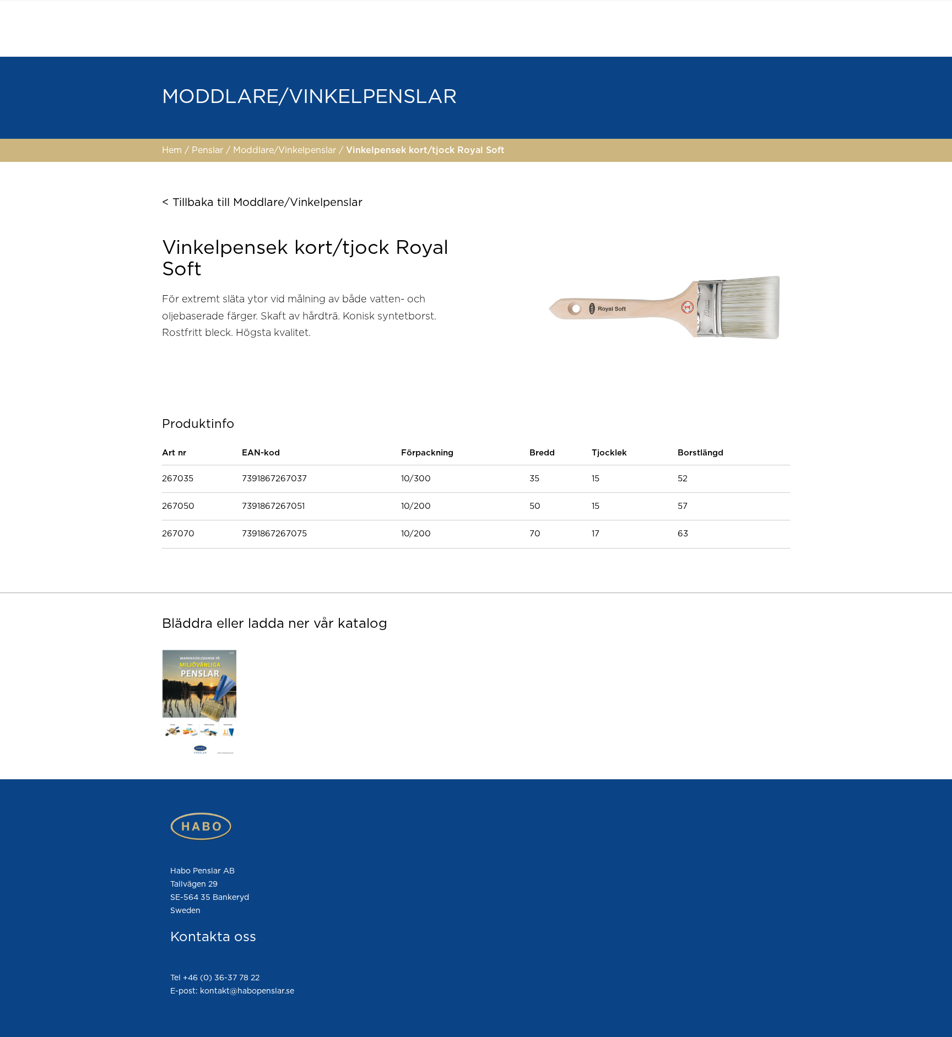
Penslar (209, 150)
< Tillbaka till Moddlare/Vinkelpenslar (262, 202)
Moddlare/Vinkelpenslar (286, 150)
